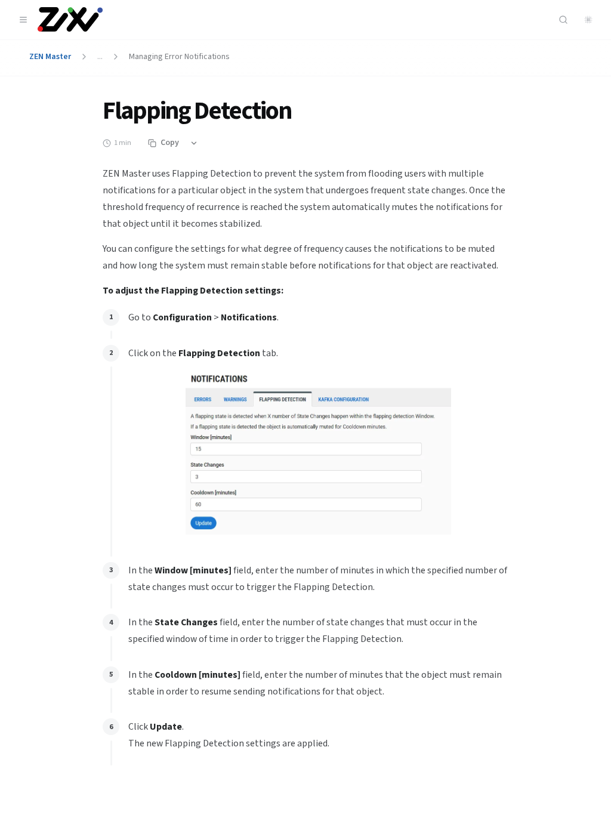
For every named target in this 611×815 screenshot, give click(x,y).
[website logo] (70, 19)
